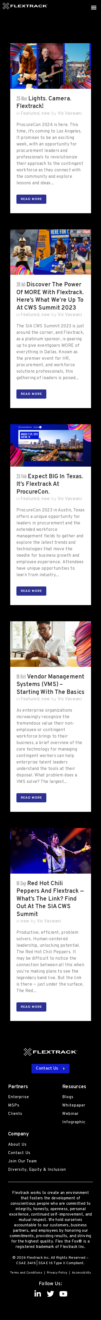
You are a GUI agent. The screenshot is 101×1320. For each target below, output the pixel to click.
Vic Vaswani (70, 113)
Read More (31, 199)
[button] (93, 7)
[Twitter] (50, 1293)
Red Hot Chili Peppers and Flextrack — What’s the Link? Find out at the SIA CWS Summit (50, 899)
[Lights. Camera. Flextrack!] (50, 66)
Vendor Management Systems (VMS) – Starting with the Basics (50, 684)
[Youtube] (63, 1293)
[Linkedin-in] (37, 1293)
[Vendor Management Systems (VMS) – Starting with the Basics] (50, 644)
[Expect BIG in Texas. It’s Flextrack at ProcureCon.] (50, 445)
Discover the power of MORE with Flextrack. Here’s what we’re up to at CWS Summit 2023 (50, 296)
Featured (30, 113)
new (45, 113)
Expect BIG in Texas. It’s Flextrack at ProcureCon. (49, 484)
